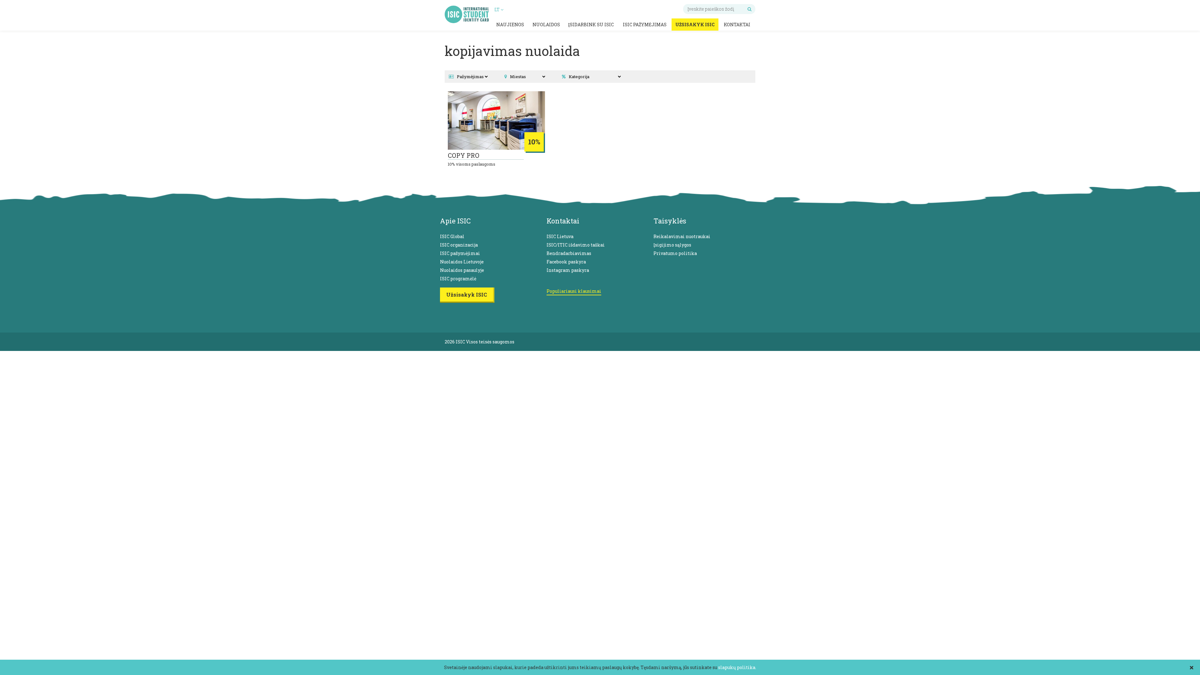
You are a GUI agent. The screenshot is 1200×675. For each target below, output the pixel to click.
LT (497, 9)
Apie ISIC (455, 220)
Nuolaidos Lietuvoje (462, 262)
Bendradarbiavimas (569, 253)
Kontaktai (737, 25)
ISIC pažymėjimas (645, 25)
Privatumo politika (675, 253)
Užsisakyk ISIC (695, 25)
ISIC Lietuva (560, 236)
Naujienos (510, 25)
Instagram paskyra (568, 270)
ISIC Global (452, 236)
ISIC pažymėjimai (460, 253)
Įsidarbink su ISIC (591, 25)
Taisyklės (669, 220)
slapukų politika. (737, 667)
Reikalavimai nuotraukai (681, 236)
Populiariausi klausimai (574, 291)
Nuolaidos (546, 25)
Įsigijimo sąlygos (672, 245)
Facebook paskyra (566, 262)
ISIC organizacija (459, 245)
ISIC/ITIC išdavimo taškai (576, 245)
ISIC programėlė (458, 279)
